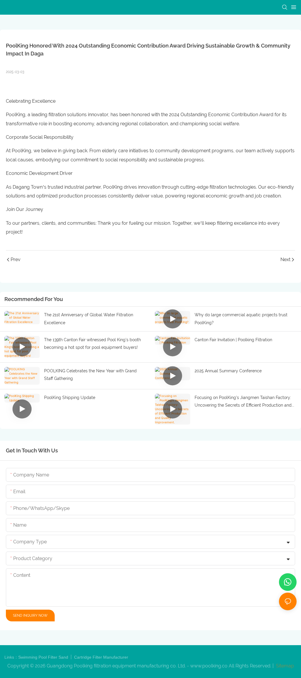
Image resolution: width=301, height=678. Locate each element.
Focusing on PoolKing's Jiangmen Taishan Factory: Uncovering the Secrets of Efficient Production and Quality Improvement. (243, 402)
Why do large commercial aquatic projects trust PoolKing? (241, 318)
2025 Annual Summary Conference (228, 370)
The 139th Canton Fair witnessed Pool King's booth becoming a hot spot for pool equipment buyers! (92, 343)
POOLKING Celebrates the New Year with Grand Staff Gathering (90, 374)
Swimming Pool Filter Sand (43, 657)
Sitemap (284, 666)
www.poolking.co (209, 666)
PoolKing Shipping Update (69, 397)
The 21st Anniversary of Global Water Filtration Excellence (88, 318)
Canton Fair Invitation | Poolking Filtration (233, 339)
